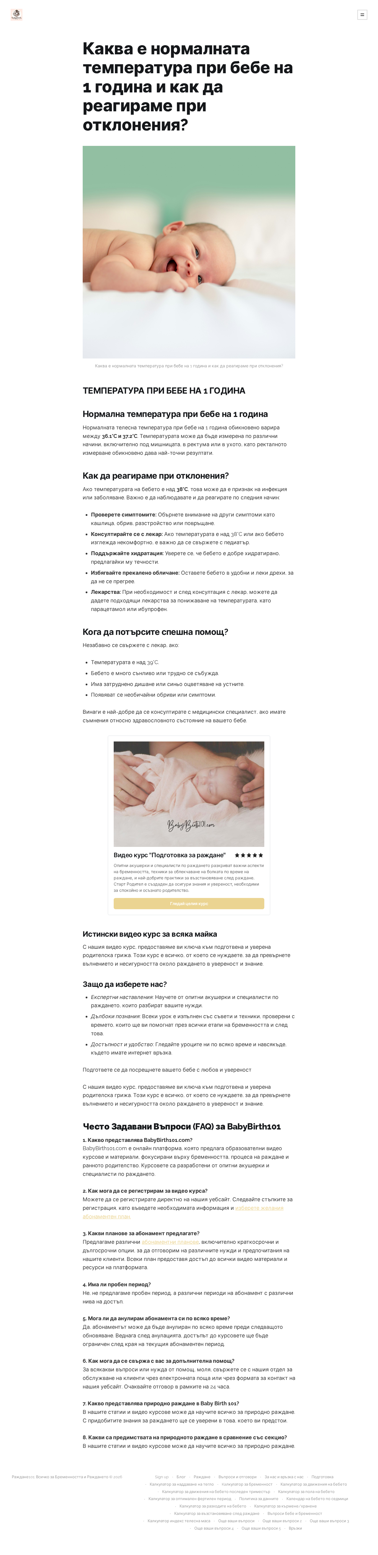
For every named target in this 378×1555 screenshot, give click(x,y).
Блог (181, 1477)
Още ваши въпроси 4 (214, 1528)
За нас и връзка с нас (284, 1477)
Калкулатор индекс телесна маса (179, 1521)
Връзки (295, 1528)
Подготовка (322, 1477)
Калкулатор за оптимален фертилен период (190, 1499)
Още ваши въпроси (236, 1521)
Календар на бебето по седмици (317, 1499)
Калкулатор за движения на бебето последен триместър (216, 1491)
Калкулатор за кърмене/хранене (285, 1506)
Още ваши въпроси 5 (261, 1528)
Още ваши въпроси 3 (329, 1521)
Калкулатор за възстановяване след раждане (217, 1513)
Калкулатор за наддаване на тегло (182, 1484)
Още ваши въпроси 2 (282, 1521)
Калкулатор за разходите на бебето (213, 1506)
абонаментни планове (170, 1242)
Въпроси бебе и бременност (295, 1513)
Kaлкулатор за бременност (247, 1484)
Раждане (202, 1477)
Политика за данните (258, 1499)
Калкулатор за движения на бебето (314, 1484)
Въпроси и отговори (238, 1477)
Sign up (162, 1477)
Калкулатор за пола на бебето (306, 1491)
